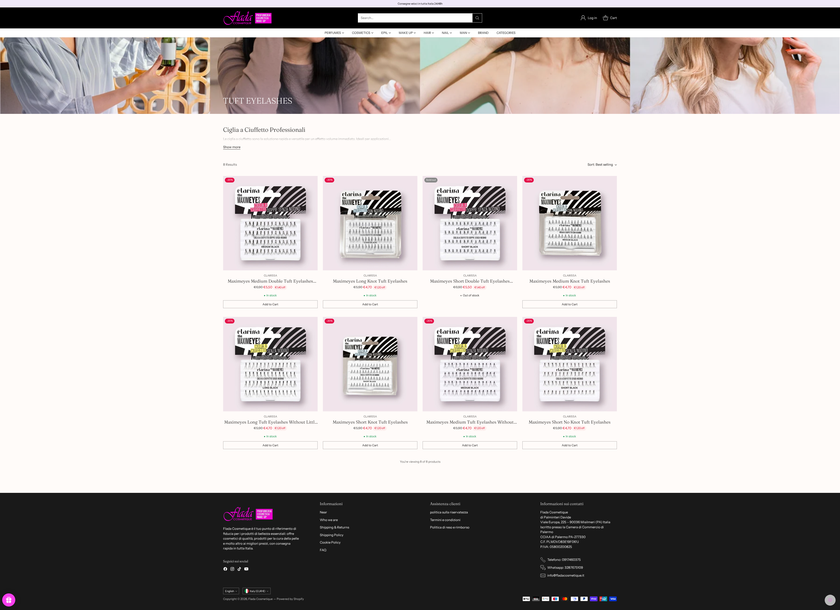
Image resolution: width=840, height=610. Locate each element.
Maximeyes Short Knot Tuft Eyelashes (370, 422)
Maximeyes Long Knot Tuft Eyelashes (370, 281)
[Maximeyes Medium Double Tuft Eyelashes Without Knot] (270, 223)
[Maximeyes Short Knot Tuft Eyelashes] (370, 364)
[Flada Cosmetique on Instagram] (232, 569)
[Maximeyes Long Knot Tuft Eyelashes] (370, 223)
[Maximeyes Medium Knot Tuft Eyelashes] (569, 223)
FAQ (323, 550)
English (229, 591)
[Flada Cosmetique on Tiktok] (239, 569)
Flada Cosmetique (260, 599)
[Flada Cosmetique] (247, 18)
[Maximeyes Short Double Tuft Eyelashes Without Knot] (470, 223)
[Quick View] (312, 182)
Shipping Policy (331, 535)
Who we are (329, 520)
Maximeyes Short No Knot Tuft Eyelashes (570, 422)
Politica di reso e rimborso (449, 527)
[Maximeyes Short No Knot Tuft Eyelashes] (569, 364)
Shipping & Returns (334, 527)
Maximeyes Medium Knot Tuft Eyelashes (569, 281)
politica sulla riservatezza (449, 512)
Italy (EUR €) (257, 591)
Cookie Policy (330, 542)
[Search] (477, 18)
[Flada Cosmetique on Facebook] (225, 569)
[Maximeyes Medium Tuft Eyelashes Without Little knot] (470, 364)
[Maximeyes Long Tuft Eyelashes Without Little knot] (270, 364)
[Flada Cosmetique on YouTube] (246, 569)
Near (323, 512)
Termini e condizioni (445, 520)
